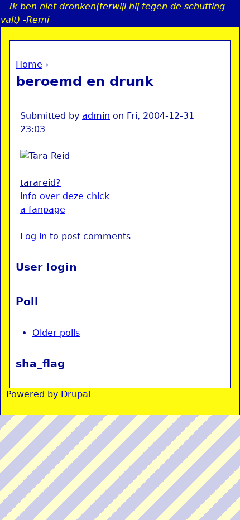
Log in (33, 236)
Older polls (56, 333)
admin (96, 115)
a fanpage (42, 209)
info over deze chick (64, 196)
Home (29, 64)
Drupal (75, 394)
